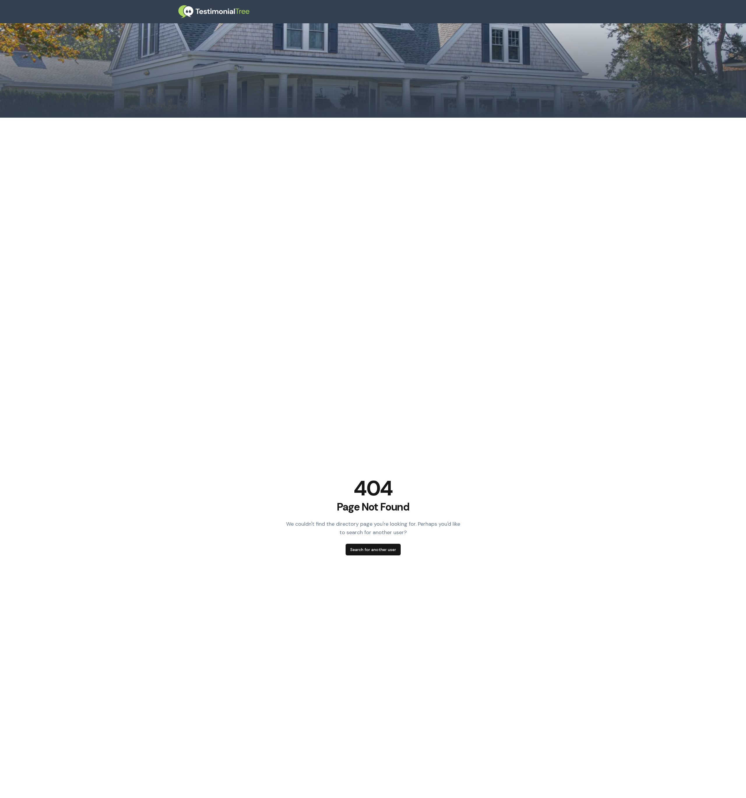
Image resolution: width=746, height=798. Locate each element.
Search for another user (373, 549)
